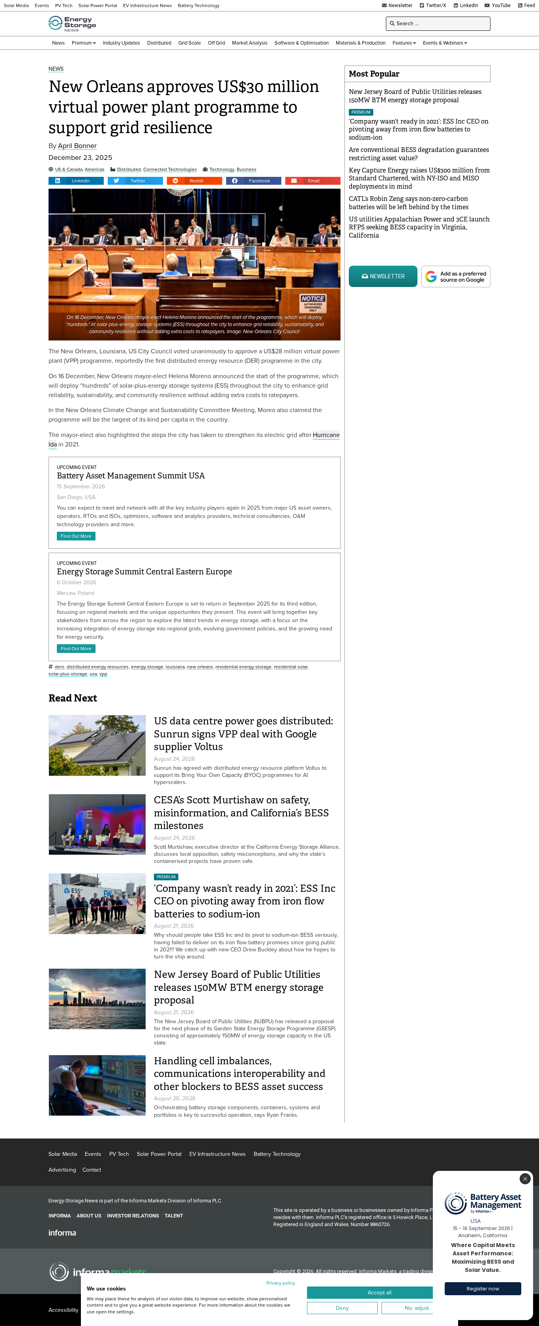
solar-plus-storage (68, 674)
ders (59, 667)
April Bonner (77, 146)
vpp (103, 674)
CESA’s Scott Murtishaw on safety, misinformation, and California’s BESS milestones (241, 813)
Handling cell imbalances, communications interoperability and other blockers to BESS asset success (240, 1074)
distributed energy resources (98, 667)
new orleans (200, 667)
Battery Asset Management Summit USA (131, 476)
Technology (222, 169)
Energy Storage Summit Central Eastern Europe (144, 572)
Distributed (129, 169)
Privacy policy (280, 1283)
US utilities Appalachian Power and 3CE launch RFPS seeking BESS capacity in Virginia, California (419, 227)
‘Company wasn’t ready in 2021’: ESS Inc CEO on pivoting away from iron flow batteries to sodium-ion (244, 901)
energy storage (147, 667)
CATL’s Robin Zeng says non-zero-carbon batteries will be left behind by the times (408, 203)
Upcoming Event (77, 467)
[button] (76, 181)
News (56, 69)
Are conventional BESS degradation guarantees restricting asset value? (419, 154)
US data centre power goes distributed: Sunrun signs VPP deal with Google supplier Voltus (243, 734)
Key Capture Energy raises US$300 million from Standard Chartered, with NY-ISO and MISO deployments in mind (419, 178)
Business (246, 169)
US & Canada (68, 169)
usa (93, 674)
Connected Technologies (170, 169)
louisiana (175, 667)
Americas (95, 169)
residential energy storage (243, 667)
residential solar (291, 667)
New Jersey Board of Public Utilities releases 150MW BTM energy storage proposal (239, 987)
